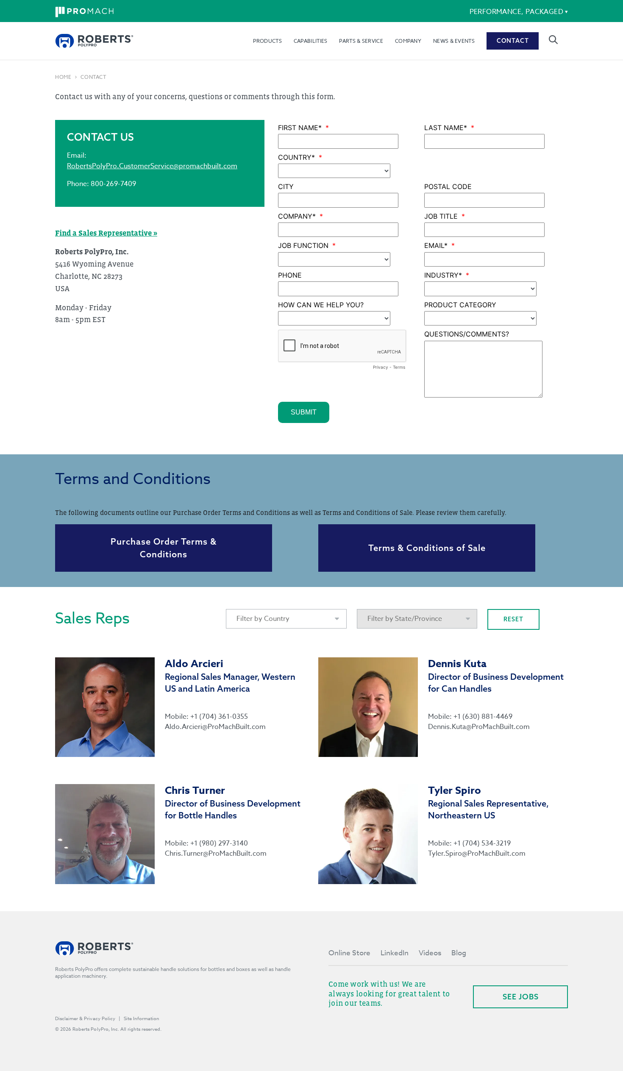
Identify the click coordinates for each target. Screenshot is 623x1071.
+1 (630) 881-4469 (482, 717)
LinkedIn (395, 953)
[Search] (553, 39)
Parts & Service (361, 41)
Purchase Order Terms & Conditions (164, 547)
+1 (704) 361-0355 (219, 717)
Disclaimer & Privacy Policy (85, 1018)
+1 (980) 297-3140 (219, 843)
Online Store (349, 953)
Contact (513, 41)
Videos (430, 953)
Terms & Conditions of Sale (427, 547)
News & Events (454, 41)
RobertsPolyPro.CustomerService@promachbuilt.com (152, 166)
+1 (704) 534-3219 (482, 843)
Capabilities (311, 41)
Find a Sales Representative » (106, 233)
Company (408, 41)
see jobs (521, 996)
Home (63, 77)
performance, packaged (516, 12)
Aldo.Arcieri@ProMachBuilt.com (215, 727)
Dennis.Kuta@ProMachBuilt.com (479, 727)
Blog (458, 953)
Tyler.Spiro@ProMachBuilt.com (477, 853)
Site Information (141, 1018)
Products (267, 41)
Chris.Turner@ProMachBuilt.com (216, 853)
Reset (513, 619)
